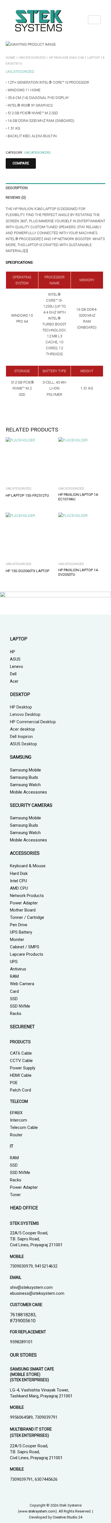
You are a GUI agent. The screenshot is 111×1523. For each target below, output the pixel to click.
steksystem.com (42, 1511)
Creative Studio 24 (67, 1517)
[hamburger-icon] (94, 19)
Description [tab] (17, 188)
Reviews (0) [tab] (16, 197)
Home (10, 58)
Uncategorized (32, 58)
